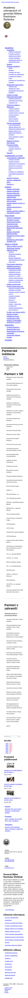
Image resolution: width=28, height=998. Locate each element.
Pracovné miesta (12, 145)
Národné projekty (12, 314)
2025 (9, 745)
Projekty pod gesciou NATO (16, 312)
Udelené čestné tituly (14, 284)
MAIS (8, 182)
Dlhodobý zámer (13, 121)
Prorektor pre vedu (14, 72)
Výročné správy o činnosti (16, 113)
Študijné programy (14, 161)
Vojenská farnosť (12, 224)
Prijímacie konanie (14, 159)
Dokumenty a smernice (15, 166)
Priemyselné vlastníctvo (14, 264)
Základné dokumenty (15, 98)
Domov (5, 356)
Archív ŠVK (12, 262)
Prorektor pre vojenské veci (17, 80)
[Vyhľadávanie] (4, 344)
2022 (9, 749)
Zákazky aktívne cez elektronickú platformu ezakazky (15, 132)
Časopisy (10, 153)
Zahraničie (9, 325)
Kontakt (9, 337)
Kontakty (8, 340)
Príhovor (11, 252)
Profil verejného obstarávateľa (14, 934)
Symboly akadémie (14, 58)
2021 (9, 751)
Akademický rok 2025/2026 (17, 164)
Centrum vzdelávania (14, 180)
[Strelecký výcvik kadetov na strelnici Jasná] (14, 795)
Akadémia (9, 48)
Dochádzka (8, 969)
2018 (8, 753)
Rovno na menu (15, 2)
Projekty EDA (13, 302)
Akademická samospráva (15, 85)
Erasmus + (10, 184)
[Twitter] (6, 729)
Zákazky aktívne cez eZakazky (14, 928)
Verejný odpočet (13, 119)
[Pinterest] (6, 731)
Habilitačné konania (14, 272)
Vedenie (9, 64)
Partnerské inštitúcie (13, 335)
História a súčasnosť (15, 52)
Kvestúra (11, 82)
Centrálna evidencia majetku (13, 945)
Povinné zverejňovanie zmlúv (13, 926)
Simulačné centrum (13, 220)
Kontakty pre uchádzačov (16, 172)
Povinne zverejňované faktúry (13, 923)
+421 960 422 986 (9, 861)
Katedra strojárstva (13, 191)
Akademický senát (14, 88)
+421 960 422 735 (9, 859)
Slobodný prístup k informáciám (14, 937)
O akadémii (10, 50)
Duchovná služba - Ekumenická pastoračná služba (15, 228)
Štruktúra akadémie (13, 66)
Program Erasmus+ (13, 327)
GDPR (6, 990)
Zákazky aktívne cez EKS (12, 931)
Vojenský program (13, 178)
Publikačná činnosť (13, 316)
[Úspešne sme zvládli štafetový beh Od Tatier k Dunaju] (14, 767)
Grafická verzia (8, 987)
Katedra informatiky (13, 189)
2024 (9, 746)
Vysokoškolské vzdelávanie (16, 158)
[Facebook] (4, 31)
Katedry (8, 187)
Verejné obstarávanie (14, 123)
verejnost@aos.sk (9, 867)
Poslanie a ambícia (14, 54)
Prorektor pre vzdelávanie (16, 74)
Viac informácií (9, 909)
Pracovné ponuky (14, 146)
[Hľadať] (19, 736)
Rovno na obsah (5, 2)
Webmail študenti (10, 975)
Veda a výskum (11, 244)
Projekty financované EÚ (15, 286)
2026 (9, 743)
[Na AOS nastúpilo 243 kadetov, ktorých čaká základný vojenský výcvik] (14, 781)
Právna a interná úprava (16, 278)
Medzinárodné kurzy (13, 329)
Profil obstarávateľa (14, 125)
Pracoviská (9, 215)
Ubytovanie (8, 964)
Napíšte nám (8, 978)
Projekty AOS (9, 961)
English (6, 992)
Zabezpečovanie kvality (16, 100)
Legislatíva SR (13, 102)
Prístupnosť (7, 989)
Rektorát (11, 70)
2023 (9, 748)
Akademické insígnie (15, 56)
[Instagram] (4, 33)
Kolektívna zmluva (14, 111)
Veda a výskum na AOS (14, 246)
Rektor (11, 68)
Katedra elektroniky (13, 193)
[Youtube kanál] (4, 34)
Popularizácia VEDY (13, 318)
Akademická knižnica (14, 222)
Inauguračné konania (15, 270)
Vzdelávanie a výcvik (14, 156)
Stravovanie (8, 967)
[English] (14, 36)
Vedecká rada (13, 86)
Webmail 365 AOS (10, 972)
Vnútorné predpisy (14, 108)
